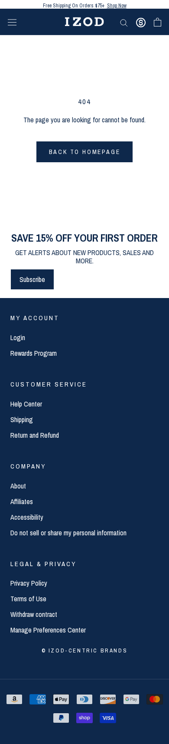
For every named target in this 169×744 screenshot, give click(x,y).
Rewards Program (33, 353)
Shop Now (117, 4)
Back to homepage (84, 152)
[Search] (124, 22)
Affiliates (21, 501)
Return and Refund (34, 435)
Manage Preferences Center (48, 630)
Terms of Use (28, 598)
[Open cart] (157, 22)
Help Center (26, 404)
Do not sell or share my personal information (68, 533)
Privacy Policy (28, 583)
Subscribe (32, 279)
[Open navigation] (12, 22)
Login (17, 337)
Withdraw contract (33, 614)
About (18, 486)
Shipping (21, 419)
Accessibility (26, 517)
